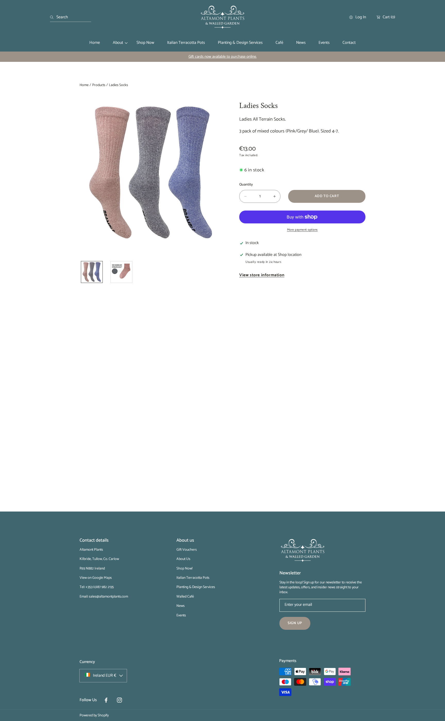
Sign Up (295, 623)
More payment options (302, 230)
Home (84, 85)
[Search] (53, 17)
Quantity (246, 184)
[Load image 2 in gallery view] (121, 272)
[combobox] (70, 17)
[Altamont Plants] (222, 17)
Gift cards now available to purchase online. (223, 56)
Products (98, 85)
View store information (261, 275)
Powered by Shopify (94, 715)
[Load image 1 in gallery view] (92, 272)
